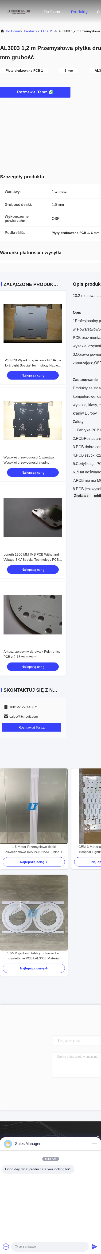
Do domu (53, 12)
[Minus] (94, 1144)
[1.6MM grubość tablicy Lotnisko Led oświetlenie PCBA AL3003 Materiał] (34, 913)
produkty (30, 31)
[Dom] (19, 12)
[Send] (94, 1246)
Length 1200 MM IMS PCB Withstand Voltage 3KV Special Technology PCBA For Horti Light (32, 560)
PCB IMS (47, 31)
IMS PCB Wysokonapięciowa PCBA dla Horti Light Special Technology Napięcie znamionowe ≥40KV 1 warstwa (33, 365)
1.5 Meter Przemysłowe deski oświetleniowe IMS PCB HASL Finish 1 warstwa (33, 849)
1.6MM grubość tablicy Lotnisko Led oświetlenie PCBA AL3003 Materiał (34, 955)
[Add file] (6, 1246)
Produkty (79, 12)
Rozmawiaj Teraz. (32, 92)
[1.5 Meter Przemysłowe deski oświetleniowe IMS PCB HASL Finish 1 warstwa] (34, 806)
